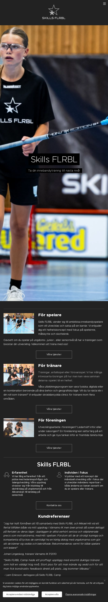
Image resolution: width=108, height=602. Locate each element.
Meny (104, 3)
